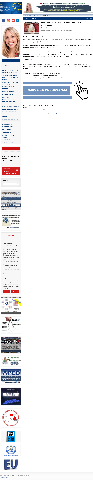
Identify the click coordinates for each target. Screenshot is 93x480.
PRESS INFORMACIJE (8, 91)
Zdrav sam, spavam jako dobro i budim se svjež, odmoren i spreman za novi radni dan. (10, 251)
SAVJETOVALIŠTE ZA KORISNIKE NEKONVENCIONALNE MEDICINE (8, 101)
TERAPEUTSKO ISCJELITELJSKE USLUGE (10, 157)
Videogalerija (7, 132)
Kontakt (48, 15)
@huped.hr (59, 113)
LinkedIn (17, 20)
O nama (32, 15)
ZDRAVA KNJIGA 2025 (7, 160)
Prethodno (87, 18)
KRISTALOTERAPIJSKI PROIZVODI (8, 164)
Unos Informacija (10, 142)
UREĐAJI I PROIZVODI (8, 154)
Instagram (8, 20)
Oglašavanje (7, 139)
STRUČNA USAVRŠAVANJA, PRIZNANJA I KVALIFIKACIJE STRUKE (10, 77)
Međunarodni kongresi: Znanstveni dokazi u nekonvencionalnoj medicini (10, 113)
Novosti (6, 65)
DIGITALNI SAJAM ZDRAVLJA (10, 107)
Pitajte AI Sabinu (11, 60)
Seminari (6, 137)
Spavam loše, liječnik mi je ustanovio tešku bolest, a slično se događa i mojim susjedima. (11, 276)
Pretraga (6, 180)
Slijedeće (91, 18)
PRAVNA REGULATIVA (8, 94)
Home (27, 15)
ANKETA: (8, 124)
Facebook (3, 20)
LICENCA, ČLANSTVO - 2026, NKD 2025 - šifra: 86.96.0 (10, 71)
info (55, 113)
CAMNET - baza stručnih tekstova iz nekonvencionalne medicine (10, 85)
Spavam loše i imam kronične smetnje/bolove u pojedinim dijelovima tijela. (11, 271)
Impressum (40, 15)
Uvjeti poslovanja (4, 477)
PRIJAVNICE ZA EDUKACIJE (10, 119)
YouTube (13, 20)
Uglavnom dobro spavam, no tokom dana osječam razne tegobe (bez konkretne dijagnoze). (11, 257)
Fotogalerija (6, 129)
